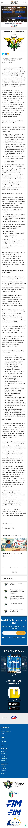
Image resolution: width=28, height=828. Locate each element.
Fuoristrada (14, 58)
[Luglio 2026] (14, 663)
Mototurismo (15, 59)
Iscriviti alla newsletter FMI (14, 622)
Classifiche (3, 768)
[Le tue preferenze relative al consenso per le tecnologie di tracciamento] (25, 825)
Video (2, 745)
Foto (2, 743)
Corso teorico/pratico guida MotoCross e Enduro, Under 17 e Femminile (17, 598)
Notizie (21, 59)
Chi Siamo (3, 730)
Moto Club (20, 58)
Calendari (3, 766)
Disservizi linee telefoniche (13, 553)
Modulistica (3, 772)
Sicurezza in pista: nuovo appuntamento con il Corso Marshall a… (17, 591)
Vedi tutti (14, 572)
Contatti (3, 733)
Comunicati (7, 58)
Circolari (3, 773)
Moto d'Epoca (7, 59)
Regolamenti (4, 770)
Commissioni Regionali (6, 731)
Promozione (7, 60)
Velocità (13, 60)
